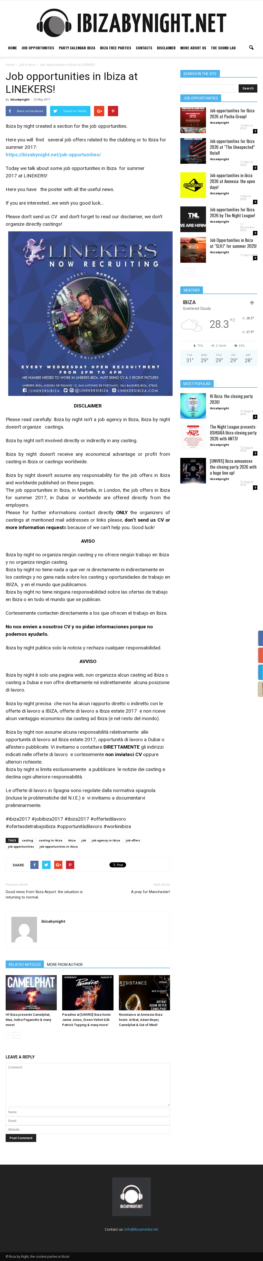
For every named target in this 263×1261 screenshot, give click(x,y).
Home (12, 47)
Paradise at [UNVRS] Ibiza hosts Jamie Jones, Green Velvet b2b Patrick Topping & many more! (86, 1020)
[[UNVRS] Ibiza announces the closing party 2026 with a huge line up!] (193, 471)
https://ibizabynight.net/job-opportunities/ (53, 155)
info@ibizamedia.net (141, 1229)
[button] (251, 48)
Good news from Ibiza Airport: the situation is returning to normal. (44, 895)
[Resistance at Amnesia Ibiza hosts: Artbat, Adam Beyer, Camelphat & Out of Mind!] (144, 992)
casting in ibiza (50, 840)
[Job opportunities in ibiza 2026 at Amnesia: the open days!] (193, 185)
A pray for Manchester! (150, 892)
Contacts (144, 47)
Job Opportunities (38, 47)
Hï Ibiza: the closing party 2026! (231, 399)
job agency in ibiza (106, 840)
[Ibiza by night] (131, 22)
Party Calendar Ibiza (77, 47)
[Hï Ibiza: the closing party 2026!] (193, 406)
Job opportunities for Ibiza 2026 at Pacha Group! (232, 113)
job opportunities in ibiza (59, 846)
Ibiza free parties (115, 47)
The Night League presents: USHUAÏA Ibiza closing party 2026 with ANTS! (233, 432)
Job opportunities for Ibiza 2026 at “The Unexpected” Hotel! (232, 147)
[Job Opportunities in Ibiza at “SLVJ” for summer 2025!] (193, 250)
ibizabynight (20, 99)
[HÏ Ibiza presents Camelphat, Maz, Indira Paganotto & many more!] (31, 992)
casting (27, 840)
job (83, 840)
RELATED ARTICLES (25, 965)
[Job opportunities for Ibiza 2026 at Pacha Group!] (193, 120)
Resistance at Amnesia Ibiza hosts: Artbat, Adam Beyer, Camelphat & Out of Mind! (140, 1020)
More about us (193, 47)
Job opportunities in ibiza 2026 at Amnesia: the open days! (232, 181)
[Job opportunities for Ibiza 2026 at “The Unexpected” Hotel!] (193, 151)
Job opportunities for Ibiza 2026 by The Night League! (232, 212)
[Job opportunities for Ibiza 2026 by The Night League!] (193, 219)
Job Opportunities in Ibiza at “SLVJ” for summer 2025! (233, 243)
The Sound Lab (223, 47)
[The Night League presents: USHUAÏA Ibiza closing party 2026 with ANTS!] (193, 436)
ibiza (72, 840)
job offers (133, 840)
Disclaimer (166, 47)
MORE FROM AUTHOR (65, 965)
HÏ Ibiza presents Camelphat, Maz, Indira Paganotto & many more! (28, 1020)
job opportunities (21, 846)
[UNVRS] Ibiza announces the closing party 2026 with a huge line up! (233, 467)
